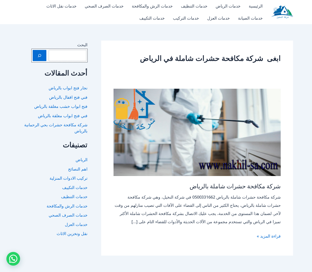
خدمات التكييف (152, 18)
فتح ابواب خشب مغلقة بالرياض (60, 106)
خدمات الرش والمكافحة (152, 6)
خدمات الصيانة (250, 18)
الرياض (81, 159)
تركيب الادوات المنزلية (68, 178)
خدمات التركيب (186, 18)
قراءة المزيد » (269, 236)
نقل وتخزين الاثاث (72, 233)
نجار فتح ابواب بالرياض (68, 88)
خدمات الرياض (228, 6)
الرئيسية (256, 6)
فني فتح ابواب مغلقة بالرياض (62, 115)
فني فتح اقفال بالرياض (68, 97)
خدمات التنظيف (194, 6)
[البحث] (39, 55)
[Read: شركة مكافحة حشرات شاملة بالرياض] (197, 132)
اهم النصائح (77, 169)
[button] (13, 259)
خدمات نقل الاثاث (61, 6)
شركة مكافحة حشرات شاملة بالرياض (235, 186)
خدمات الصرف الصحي (104, 6)
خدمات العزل (218, 18)
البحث (82, 44)
